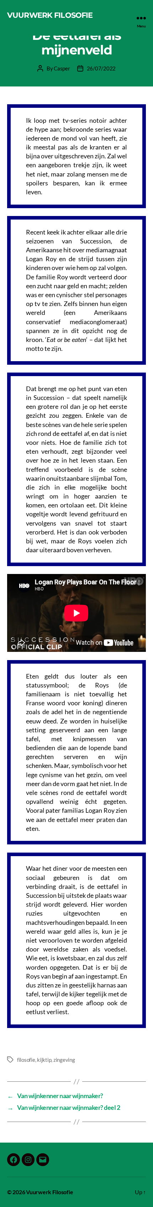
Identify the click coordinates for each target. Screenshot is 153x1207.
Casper (62, 68)
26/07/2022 (101, 68)
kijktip (44, 1059)
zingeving (64, 1059)
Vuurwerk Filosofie (50, 15)
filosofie (26, 1059)
